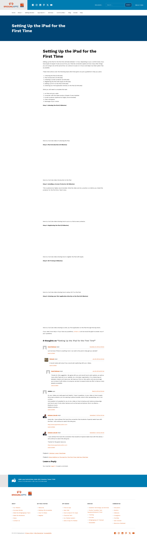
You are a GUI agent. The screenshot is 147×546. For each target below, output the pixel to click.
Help (141, 5)
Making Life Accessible (45, 510)
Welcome (41, 507)
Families (116, 518)
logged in (53, 466)
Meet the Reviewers (19, 515)
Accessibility (48, 533)
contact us (77, 331)
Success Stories (18, 510)
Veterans (116, 513)
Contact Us (16, 520)
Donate (75, 12)
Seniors (116, 510)
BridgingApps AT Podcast (96, 520)
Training (91, 515)
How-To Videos (43, 513)
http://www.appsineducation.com (57, 424)
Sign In (137, 5)
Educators (117, 507)
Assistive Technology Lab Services (99, 507)
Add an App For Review (70, 520)
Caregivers (117, 515)
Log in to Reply (51, 353)
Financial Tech (68, 515)
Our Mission (16, 507)
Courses (91, 517)
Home (13, 12)
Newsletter (92, 522)
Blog (69, 12)
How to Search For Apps (71, 513)
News (15, 518)
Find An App (67, 507)
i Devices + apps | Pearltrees (57, 453)
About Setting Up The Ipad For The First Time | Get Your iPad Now (68, 457)
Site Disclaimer (38, 533)
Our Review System (69, 518)
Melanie (51, 359)
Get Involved (117, 520)
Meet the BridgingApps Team (21, 513)
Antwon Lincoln (52, 415)
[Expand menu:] (22, 12)
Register (41, 515)
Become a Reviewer (120, 523)
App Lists (66, 510)
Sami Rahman (52, 347)
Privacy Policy (29, 533)
